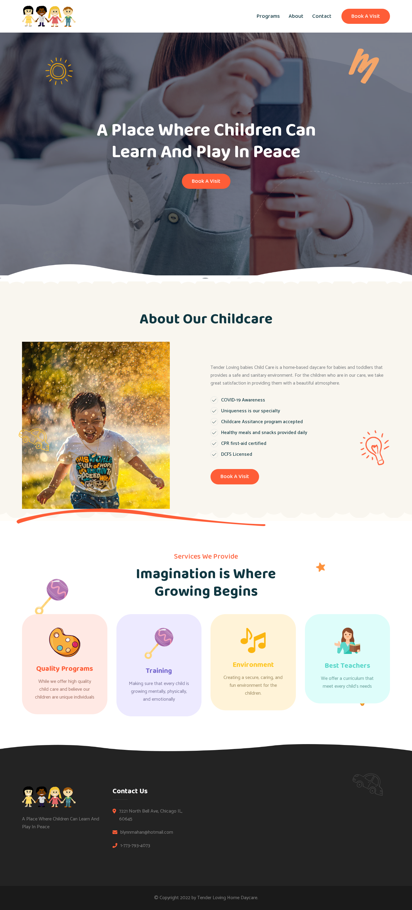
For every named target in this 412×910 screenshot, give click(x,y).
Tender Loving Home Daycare (227, 898)
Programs (268, 16)
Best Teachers (347, 666)
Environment (253, 665)
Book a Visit (234, 476)
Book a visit (365, 16)
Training (159, 671)
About (296, 16)
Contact (321, 16)
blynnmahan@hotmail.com (146, 832)
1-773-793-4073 (135, 846)
